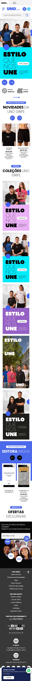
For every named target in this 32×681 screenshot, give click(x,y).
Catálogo (16, 608)
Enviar (26, 538)
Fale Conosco (16, 583)
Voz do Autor (16, 599)
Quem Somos (16, 574)
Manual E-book (16, 611)
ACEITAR (8, 677)
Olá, (24, 9)
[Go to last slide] (4, 82)
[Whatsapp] (29, 670)
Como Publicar (16, 602)
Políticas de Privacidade (16, 577)
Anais (16, 605)
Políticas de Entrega (16, 586)
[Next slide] (11, 82)
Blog (16, 580)
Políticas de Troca (16, 589)
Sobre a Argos (16, 596)
